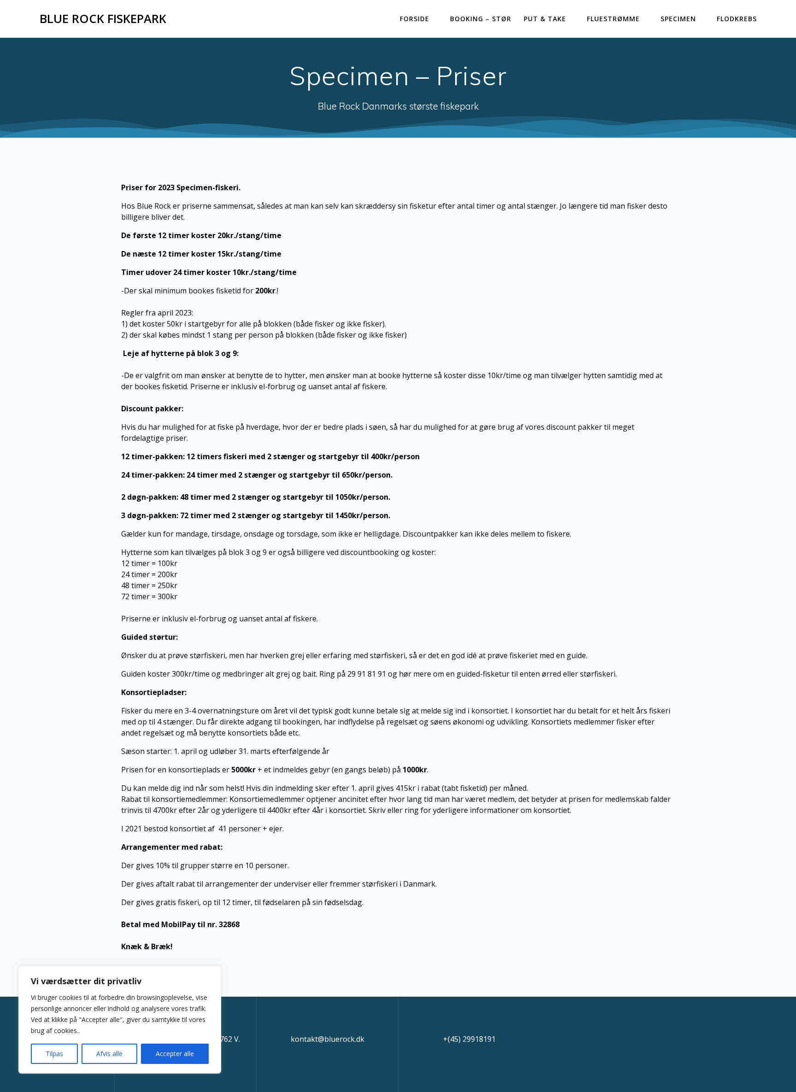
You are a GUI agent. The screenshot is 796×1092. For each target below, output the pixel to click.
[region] (119, 1020)
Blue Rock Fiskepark (103, 19)
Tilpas (54, 1053)
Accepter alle (175, 1053)
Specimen (678, 18)
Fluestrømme (613, 18)
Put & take (545, 18)
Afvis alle (109, 1053)
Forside (414, 18)
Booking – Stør (480, 18)
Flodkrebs (737, 18)
